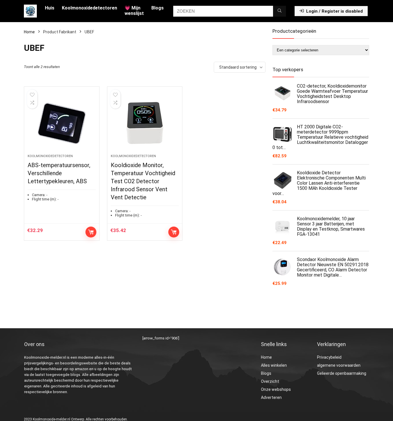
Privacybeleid (329, 357)
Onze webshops (276, 389)
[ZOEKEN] (279, 11)
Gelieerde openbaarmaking (341, 373)
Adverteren (271, 397)
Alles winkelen (274, 365)
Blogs (157, 8)
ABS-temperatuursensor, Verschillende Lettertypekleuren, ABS (59, 173)
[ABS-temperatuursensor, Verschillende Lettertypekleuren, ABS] (62, 123)
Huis (49, 8)
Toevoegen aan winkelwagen (90, 232)
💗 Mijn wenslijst (134, 10)
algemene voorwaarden (338, 365)
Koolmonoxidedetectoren (89, 8)
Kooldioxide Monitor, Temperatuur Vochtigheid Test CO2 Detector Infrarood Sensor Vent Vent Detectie (143, 181)
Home (29, 32)
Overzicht (270, 381)
